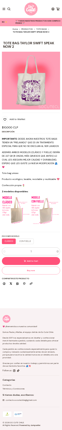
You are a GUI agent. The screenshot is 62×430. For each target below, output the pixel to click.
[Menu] (4, 9)
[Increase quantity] (57, 251)
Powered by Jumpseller (29, 425)
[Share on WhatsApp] (17, 283)
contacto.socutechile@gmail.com (21, 400)
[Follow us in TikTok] (18, 370)
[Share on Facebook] (4, 283)
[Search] (9, 9)
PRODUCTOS (27, 29)
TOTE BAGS (41, 29)
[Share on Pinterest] (24, 283)
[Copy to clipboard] (31, 283)
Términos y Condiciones (14, 388)
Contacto (7, 385)
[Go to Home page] (31, 9)
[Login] (53, 9)
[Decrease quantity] (4, 251)
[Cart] (58, 9)
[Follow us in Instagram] (14, 370)
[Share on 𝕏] (10, 283)
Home (15, 29)
